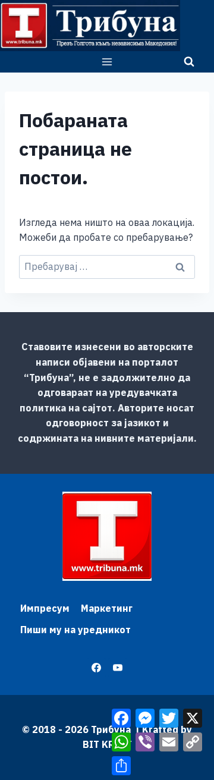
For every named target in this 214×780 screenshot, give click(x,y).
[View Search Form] (189, 62)
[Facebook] (96, 667)
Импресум (45, 608)
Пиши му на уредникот (75, 630)
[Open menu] (107, 61)
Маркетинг (107, 608)
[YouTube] (117, 667)
